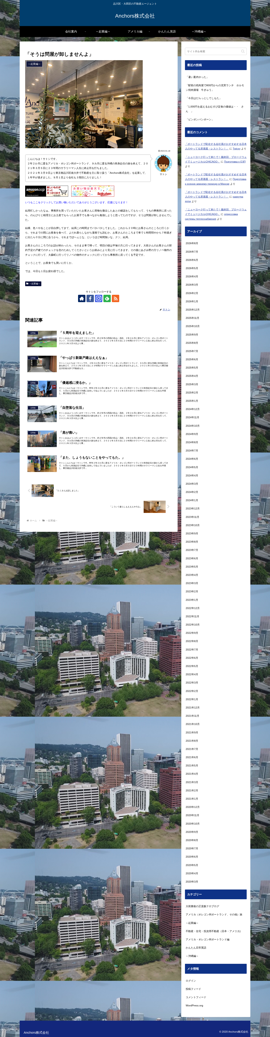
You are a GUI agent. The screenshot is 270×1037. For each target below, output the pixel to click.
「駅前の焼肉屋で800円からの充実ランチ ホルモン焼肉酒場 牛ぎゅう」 (215, 87)
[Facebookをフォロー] (90, 298)
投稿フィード (193, 988)
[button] (243, 51)
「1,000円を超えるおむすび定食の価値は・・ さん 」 (215, 109)
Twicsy (236, 148)
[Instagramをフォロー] (98, 298)
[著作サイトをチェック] (81, 298)
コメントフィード (196, 997)
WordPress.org (194, 1005)
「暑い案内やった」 (197, 77)
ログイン (191, 980)
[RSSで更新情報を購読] (115, 298)
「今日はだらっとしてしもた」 (204, 98)
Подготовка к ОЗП (235, 161)
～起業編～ (34, 283)
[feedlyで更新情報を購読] (107, 298)
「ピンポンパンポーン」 (200, 119)
